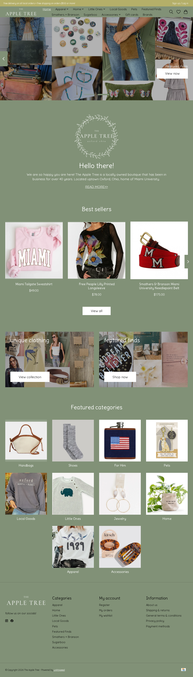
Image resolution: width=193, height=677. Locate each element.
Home (47, 9)
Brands (147, 14)
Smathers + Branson (65, 14)
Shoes (73, 465)
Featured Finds (151, 9)
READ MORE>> (96, 187)
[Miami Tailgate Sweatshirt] (34, 250)
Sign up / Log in (180, 3)
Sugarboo (90, 14)
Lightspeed (59, 669)
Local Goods (118, 9)
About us (151, 605)
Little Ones (73, 519)
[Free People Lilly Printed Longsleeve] (96, 250)
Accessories (120, 572)
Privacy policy (155, 621)
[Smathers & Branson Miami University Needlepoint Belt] (159, 250)
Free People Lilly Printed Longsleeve (96, 286)
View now (172, 73)
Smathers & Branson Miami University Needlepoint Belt (159, 286)
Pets (134, 9)
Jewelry (120, 519)
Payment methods (158, 626)
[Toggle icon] (171, 12)
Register (104, 605)
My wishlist (105, 615)
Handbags (26, 465)
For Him (120, 465)
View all (96, 311)
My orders (105, 610)
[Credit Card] (183, 670)
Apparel (73, 572)
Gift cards (131, 14)
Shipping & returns (158, 610)
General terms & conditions (164, 615)
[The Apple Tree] (21, 12)
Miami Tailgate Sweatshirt (33, 284)
